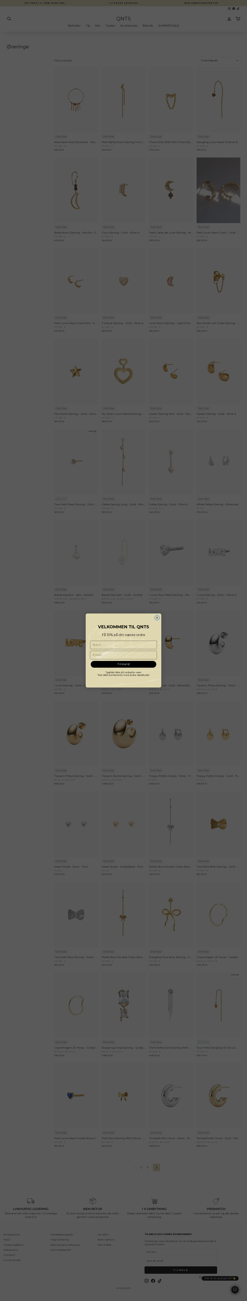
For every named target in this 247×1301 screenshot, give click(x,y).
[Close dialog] (157, 617)
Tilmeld (123, 664)
